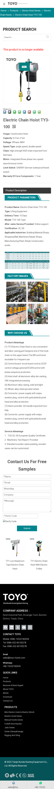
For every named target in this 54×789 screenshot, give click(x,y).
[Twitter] (17, 627)
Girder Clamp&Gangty (13, 731)
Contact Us (8, 701)
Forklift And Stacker (13, 724)
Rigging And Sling (12, 735)
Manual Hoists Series (13, 720)
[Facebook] (5, 627)
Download (7, 697)
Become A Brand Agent (13, 685)
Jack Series (9, 727)
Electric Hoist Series (13, 716)
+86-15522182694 (12, 666)
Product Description (16, 190)
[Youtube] (23, 627)
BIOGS (6, 693)
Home (5, 678)
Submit (27, 528)
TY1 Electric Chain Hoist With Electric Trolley (32, 565)
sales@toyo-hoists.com (14, 658)
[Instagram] (30, 627)
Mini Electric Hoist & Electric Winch (19, 712)
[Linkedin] (11, 627)
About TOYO (8, 689)
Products (7, 681)
